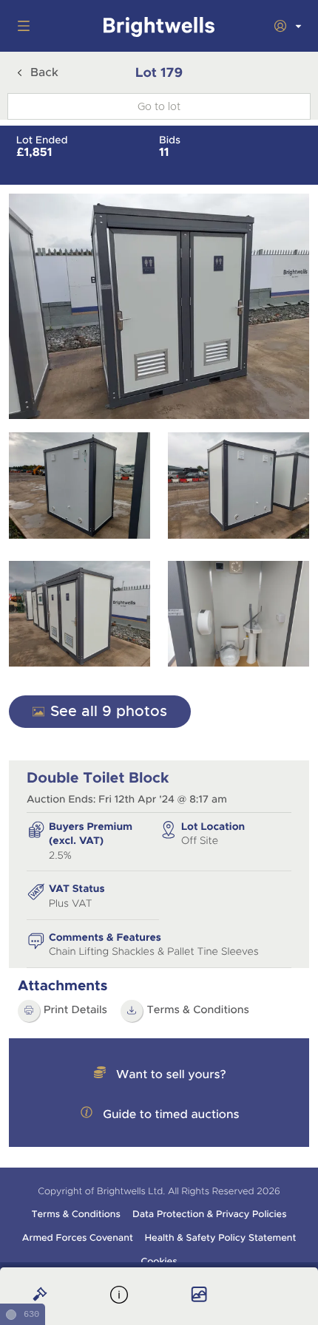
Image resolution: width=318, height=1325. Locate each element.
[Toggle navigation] (20, 26)
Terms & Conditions (197, 1010)
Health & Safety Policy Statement (221, 1238)
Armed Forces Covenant (77, 1238)
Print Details (75, 1010)
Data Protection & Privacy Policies (209, 1214)
